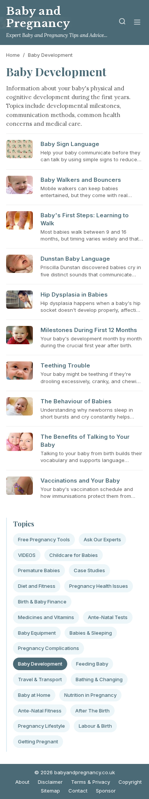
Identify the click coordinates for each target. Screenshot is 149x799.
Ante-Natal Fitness (40, 711)
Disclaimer (50, 782)
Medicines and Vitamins (46, 617)
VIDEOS (27, 555)
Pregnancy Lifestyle (41, 726)
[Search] (122, 22)
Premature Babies (39, 570)
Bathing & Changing (99, 679)
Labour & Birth (95, 726)
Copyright (130, 782)
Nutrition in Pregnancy (90, 695)
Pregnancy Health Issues (98, 586)
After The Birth (92, 711)
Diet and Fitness (36, 586)
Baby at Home (34, 695)
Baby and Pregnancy (38, 17)
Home (13, 55)
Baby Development (40, 664)
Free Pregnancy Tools (44, 539)
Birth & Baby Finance (42, 601)
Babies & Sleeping (91, 633)
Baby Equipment (37, 633)
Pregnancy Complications (48, 648)
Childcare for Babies (73, 555)
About (22, 782)
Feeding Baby (92, 664)
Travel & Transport (40, 679)
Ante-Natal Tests (108, 617)
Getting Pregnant (38, 741)
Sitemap (50, 791)
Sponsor (106, 791)
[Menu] (137, 22)
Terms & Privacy (90, 782)
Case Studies (89, 570)
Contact (77, 791)
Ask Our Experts (102, 539)
